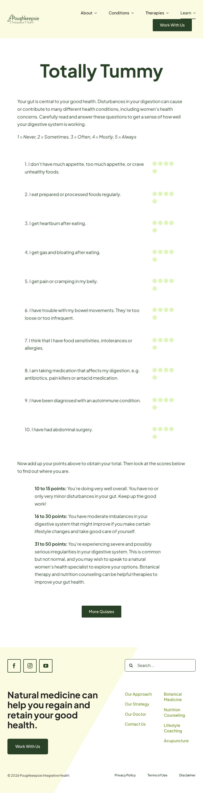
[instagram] (30, 666)
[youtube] (45, 666)
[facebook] (14, 666)
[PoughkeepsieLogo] (23, 16)
